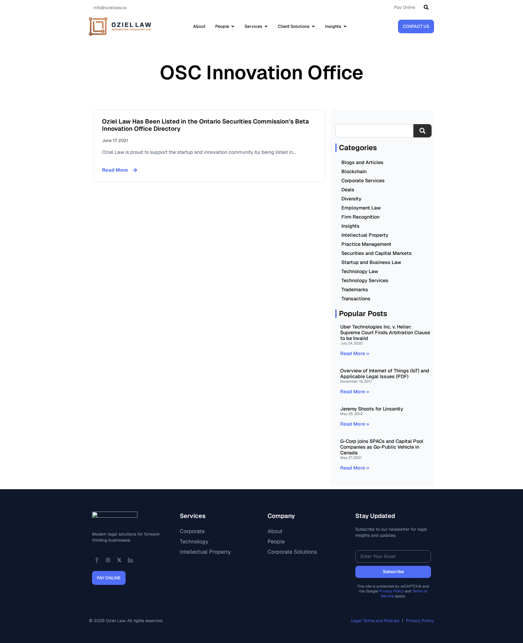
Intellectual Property (364, 235)
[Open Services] (266, 26)
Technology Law (359, 271)
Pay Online (404, 7)
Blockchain (354, 171)
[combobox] (374, 130)
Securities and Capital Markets (376, 253)
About (275, 531)
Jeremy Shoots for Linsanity (371, 409)
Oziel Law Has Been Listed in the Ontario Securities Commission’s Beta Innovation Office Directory (205, 125)
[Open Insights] (345, 26)
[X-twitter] (119, 560)
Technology (194, 541)
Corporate (192, 531)
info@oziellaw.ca (110, 7)
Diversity (351, 199)
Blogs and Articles (362, 162)
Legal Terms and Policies (375, 620)
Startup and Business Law (371, 262)
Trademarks (354, 289)
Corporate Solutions (292, 551)
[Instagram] (108, 560)
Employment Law (361, 208)
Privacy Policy (391, 591)
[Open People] (233, 26)
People (276, 541)
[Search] (427, 7)
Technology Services (364, 280)
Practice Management (366, 244)
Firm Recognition (360, 217)
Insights (350, 226)
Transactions (355, 298)
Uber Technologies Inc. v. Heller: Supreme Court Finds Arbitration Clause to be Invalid (385, 332)
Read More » (354, 353)
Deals (347, 189)
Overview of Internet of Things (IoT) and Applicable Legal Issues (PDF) (384, 374)
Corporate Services (363, 180)
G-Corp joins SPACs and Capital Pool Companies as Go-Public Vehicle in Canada (381, 447)
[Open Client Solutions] (313, 26)
